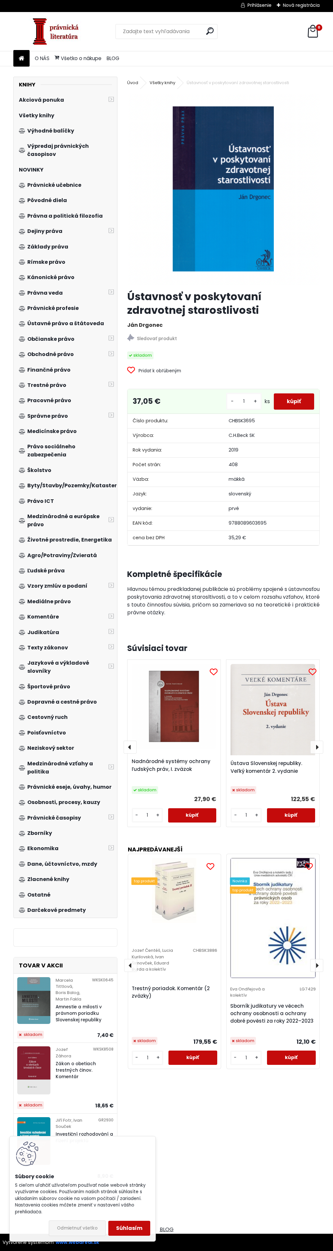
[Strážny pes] (223, 338)
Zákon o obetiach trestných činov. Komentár (76, 1070)
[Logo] (58, 31)
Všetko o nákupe (81, 58)
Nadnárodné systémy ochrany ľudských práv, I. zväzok (171, 765)
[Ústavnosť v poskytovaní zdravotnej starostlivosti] (223, 189)
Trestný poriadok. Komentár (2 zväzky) (171, 992)
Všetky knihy (162, 83)
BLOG (113, 58)
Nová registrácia (301, 5)
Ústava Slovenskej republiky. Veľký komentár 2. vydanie (266, 767)
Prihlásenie (259, 5)
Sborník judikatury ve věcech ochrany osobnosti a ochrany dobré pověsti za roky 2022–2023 (271, 1013)
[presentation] (130, 747)
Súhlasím (129, 1228)
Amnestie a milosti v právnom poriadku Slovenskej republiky (79, 1013)
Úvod (132, 83)
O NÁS (42, 58)
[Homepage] (21, 58)
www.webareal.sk (77, 1242)
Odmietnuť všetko (77, 1228)
